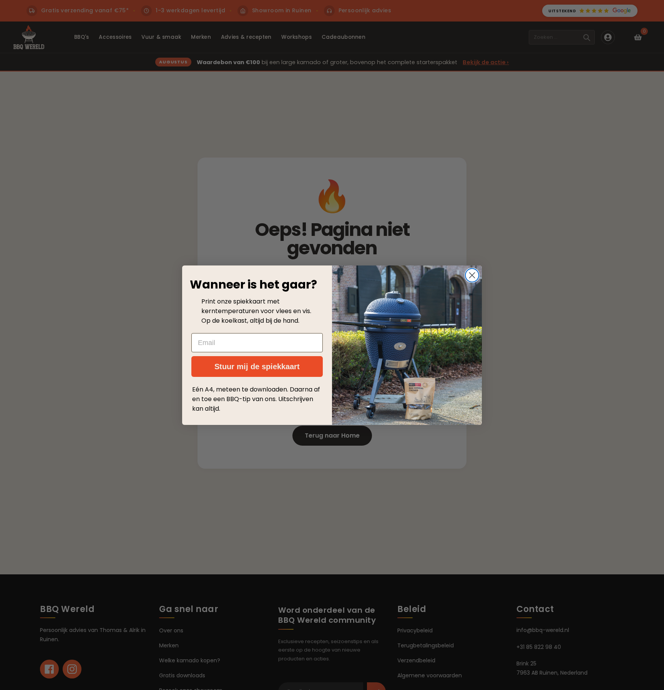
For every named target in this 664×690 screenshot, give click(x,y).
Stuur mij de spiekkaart (257, 366)
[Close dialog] (472, 275)
